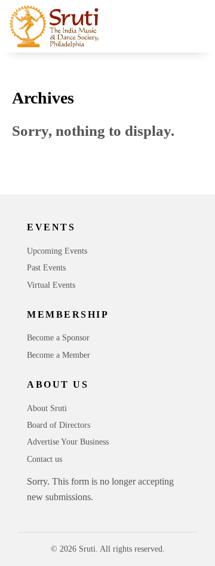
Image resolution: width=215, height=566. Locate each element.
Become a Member (58, 355)
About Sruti (47, 408)
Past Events (46, 267)
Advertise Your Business (68, 441)
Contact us (44, 459)
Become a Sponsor (58, 337)
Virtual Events (51, 285)
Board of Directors (58, 425)
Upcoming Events (57, 251)
